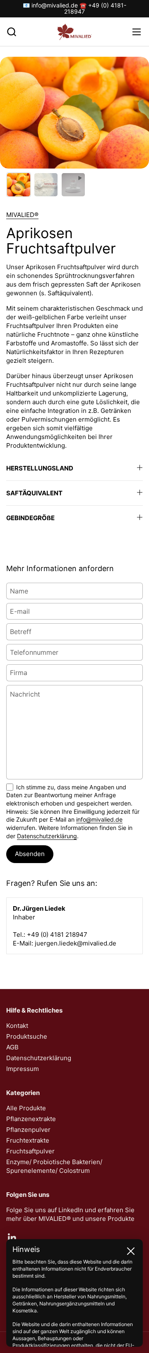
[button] (11, 32)
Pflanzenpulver (28, 1130)
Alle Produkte (26, 1108)
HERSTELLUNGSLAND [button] (39, 468)
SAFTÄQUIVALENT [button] (34, 493)
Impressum (22, 1069)
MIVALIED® (22, 215)
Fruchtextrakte (27, 1140)
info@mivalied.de (99, 819)
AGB (12, 1047)
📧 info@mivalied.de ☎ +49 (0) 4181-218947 (74, 8)
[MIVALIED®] (75, 32)
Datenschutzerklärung (47, 835)
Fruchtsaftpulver (30, 1151)
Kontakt (17, 1026)
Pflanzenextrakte (31, 1119)
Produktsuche (26, 1036)
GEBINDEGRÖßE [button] (30, 518)
